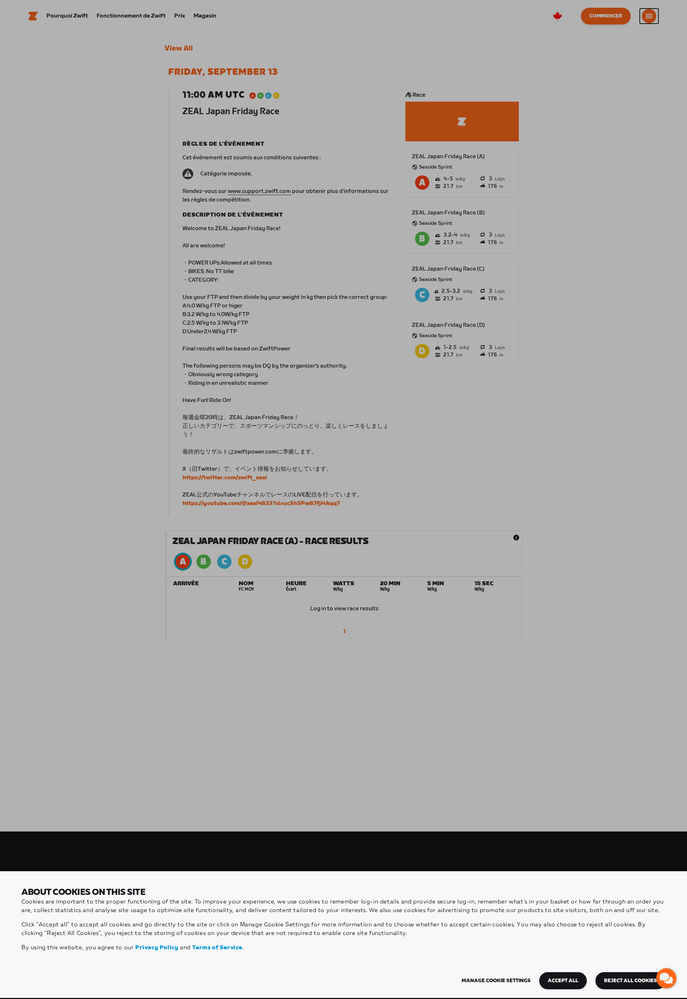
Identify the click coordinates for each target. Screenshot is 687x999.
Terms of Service (217, 947)
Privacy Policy (156, 947)
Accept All (563, 980)
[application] (666, 978)
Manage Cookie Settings (496, 981)
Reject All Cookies (630, 980)
